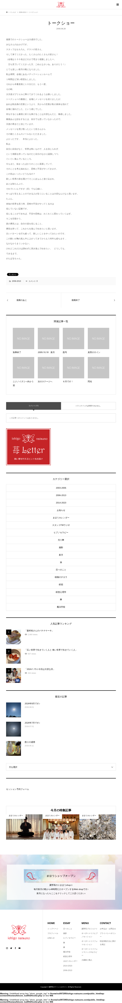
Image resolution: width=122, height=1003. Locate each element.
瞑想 (61, 584)
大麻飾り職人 (87, 960)
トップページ (52, 929)
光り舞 (61, 540)
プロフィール (52, 933)
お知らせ (61, 510)
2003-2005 (61, 488)
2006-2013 (16, 281)
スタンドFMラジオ (61, 525)
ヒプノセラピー (61, 532)
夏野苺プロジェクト (90, 929)
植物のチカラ (61, 577)
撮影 (61, 547)
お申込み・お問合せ (108, 929)
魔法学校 (61, 607)
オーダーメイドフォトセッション (90, 942)
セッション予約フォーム (17, 789)
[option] (24, 827)
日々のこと (61, 569)
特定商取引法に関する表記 (108, 942)
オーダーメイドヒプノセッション (90, 935)
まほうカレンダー (61, 517)
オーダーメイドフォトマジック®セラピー (90, 952)
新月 (61, 555)
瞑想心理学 (61, 592)
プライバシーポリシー (108, 935)
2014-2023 (61, 503)
